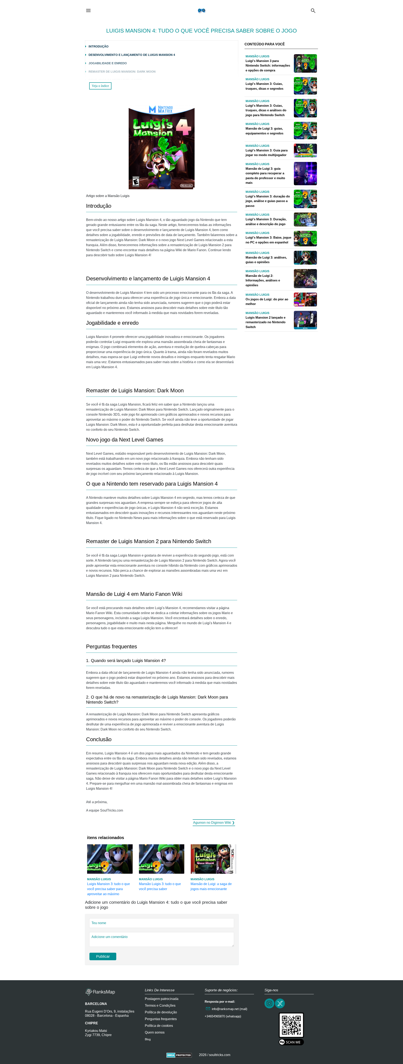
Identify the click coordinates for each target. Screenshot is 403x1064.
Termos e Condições (160, 1005)
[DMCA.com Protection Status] (179, 1055)
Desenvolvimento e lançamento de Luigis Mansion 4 (132, 54)
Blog (148, 1039)
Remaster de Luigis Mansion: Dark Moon (122, 71)
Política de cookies (159, 1025)
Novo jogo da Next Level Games (115, 80)
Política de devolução (161, 1012)
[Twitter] (280, 1008)
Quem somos (155, 1032)
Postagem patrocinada (161, 999)
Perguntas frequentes (161, 1019)
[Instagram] (269, 1008)
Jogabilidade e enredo (108, 63)
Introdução (99, 46)
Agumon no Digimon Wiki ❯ (214, 822)
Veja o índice (100, 86)
